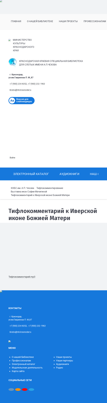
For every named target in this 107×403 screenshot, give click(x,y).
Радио (59, 367)
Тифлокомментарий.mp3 (21, 276)
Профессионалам (21, 360)
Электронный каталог (23, 364)
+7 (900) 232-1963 (36, 84)
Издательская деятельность (27, 367)
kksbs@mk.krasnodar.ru (20, 90)
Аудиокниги (62, 364)
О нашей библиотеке (23, 357)
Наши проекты (64, 357)
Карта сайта (18, 371)
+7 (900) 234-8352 (18, 84)
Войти (12, 157)
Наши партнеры (64, 360)
